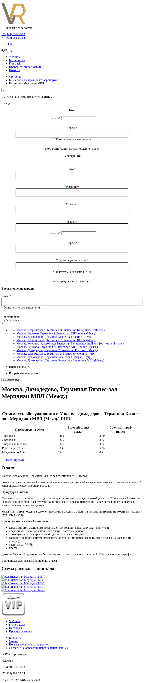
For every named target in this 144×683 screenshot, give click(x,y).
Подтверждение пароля (72, 260)
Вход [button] (48, 148)
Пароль (72, 127)
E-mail (72, 221)
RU (4, 44)
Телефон (54, 118)
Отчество (72, 204)
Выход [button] (6, 103)
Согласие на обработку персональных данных (38, 647)
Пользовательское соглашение (28, 644)
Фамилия (72, 186)
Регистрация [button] (60, 148)
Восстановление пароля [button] (84, 148)
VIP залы (14, 56)
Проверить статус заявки (25, 66)
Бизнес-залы (17, 60)
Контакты (15, 637)
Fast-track (15, 63)
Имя (72, 169)
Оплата (13, 641)
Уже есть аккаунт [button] (81, 281)
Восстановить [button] (10, 316)
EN (10, 44)
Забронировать (14, 460)
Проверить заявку (20, 631)
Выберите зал (11, 379)
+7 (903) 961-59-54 (13, 37)
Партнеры (15, 628)
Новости (14, 70)
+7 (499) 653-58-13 (13, 34)
